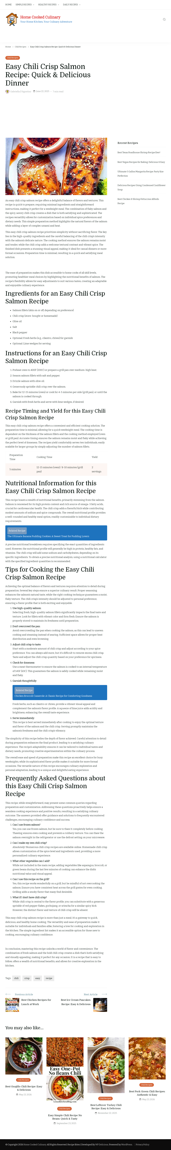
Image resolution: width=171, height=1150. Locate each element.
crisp (27, 978)
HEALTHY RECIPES (47, 4)
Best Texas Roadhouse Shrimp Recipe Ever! (139, 152)
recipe (49, 978)
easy (37, 978)
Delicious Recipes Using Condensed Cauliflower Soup (142, 187)
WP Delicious (101, 1144)
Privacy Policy (142, 1144)
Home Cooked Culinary (40, 17)
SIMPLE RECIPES (24, 4)
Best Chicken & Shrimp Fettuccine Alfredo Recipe (138, 201)
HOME (8, 4)
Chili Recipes (12, 58)
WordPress (126, 1144)
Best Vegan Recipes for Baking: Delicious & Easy (141, 162)
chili (16, 978)
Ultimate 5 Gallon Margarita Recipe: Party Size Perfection (141, 173)
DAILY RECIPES (70, 4)
